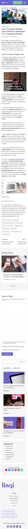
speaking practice (6, 234)
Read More (7, 390)
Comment (5, 305)
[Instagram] (8, 526)
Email (4, 331)
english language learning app (8, 222)
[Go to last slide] (4, 270)
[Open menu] (24, 2)
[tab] (7, 368)
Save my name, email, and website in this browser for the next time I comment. (14, 342)
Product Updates (14, 498)
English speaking (19, 222)
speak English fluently (16, 231)
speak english (14, 228)
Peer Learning (9, 452)
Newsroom (8, 450)
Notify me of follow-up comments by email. (13, 346)
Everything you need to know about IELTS (7, 241)
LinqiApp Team (5, 36)
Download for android (9, 516)
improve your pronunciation (7, 225)
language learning (18, 225)
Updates (8, 459)
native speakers (5, 228)
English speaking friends (17, 159)
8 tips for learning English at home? (22, 241)
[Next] (24, 270)
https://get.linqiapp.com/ (8, 201)
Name (4, 324)
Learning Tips (9, 448)
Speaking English (6, 26)
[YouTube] (11, 526)
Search (21, 362)
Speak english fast (6, 231)
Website (4, 338)
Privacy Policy (14, 501)
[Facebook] (14, 526)
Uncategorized (9, 456)
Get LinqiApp (17, 2)
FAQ (14, 505)
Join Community (14, 496)
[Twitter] (17, 526)
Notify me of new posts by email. (11, 350)
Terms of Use (14, 503)
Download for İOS (8, 511)
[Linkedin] (20, 526)
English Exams (9, 446)
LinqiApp (20, 166)
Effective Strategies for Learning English (10, 220)
